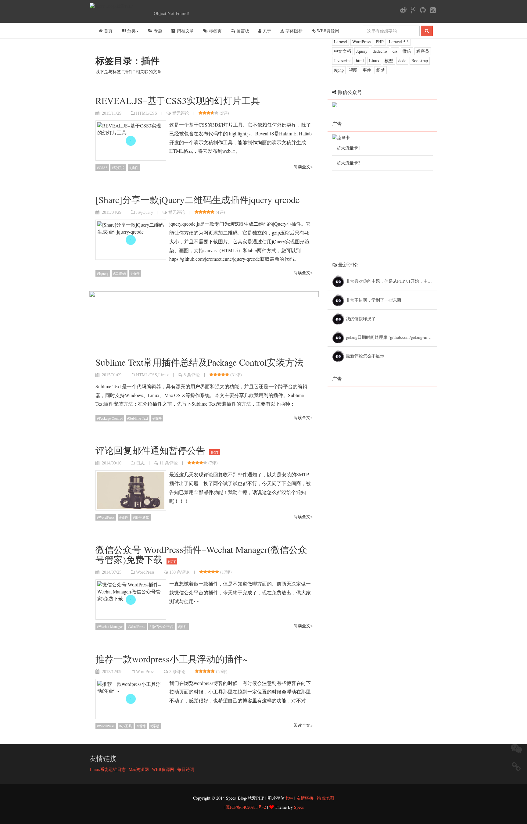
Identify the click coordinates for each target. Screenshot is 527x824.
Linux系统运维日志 (108, 769)
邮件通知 (142, 517)
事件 (367, 70)
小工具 (126, 725)
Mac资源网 (139, 769)
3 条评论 (177, 671)
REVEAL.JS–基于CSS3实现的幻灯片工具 (177, 100)
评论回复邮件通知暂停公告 (156, 450)
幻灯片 (119, 167)
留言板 (242, 31)
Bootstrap (419, 60)
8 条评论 (192, 375)
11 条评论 (169, 463)
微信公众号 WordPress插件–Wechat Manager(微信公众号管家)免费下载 (201, 554)
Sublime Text (138, 418)
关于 (266, 31)
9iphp (339, 70)
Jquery (104, 273)
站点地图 (325, 798)
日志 (140, 463)
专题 (157, 31)
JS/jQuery (144, 212)
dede (402, 60)
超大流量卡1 (348, 148)
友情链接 (305, 798)
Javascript (342, 60)
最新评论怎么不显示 (366, 356)
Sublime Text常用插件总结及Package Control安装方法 (199, 362)
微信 (407, 51)
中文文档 (342, 51)
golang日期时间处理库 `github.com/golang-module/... (391, 337)
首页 (108, 31)
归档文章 (185, 31)
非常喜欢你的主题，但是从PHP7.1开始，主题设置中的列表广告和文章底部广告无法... (391, 281)
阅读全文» (303, 167)
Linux (163, 375)
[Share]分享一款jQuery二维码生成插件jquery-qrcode (197, 199)
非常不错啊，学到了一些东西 (374, 300)
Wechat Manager (111, 626)
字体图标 (293, 31)
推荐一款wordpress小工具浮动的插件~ (171, 659)
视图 (353, 70)
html (360, 60)
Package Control (111, 418)
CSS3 (103, 167)
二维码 (120, 273)
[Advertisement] (378, 208)
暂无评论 (180, 113)
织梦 (380, 70)
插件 (134, 167)
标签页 (215, 31)
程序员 (422, 51)
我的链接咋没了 (361, 318)
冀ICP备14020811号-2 (246, 807)
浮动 (156, 725)
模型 (389, 60)
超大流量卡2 (348, 163)
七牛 (289, 798)
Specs (299, 807)
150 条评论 (179, 572)
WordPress (107, 517)
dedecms (380, 51)
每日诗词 (185, 769)
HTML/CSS (146, 113)
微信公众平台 (163, 626)
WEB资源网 (327, 31)
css (395, 51)
